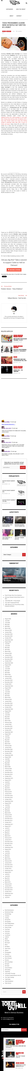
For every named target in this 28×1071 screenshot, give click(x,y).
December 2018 (8, 795)
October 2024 (8, 661)
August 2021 (8, 734)
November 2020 (8, 751)
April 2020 (7, 764)
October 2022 (8, 707)
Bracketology (8, 914)
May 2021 (7, 739)
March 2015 (8, 882)
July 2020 (7, 759)
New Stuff (20, 346)
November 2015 (8, 866)
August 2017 (8, 826)
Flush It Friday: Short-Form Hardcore (13, 595)
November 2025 (8, 636)
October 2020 (8, 753)
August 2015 (8, 872)
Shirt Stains (7, 969)
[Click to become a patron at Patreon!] (14, 269)
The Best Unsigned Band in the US (13, 975)
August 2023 (8, 688)
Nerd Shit (9, 31)
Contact (19, 16)
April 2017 (7, 834)
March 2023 (8, 697)
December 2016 (8, 841)
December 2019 (8, 772)
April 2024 (7, 672)
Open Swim (20, 335)
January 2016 (8, 862)
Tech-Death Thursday (10, 973)
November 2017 (8, 820)
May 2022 (7, 716)
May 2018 (7, 809)
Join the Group (20, 9)
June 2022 (7, 714)
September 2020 (9, 755)
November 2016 (8, 843)
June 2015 (7, 876)
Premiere (16, 347)
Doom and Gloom (9, 925)
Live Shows (7, 935)
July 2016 (7, 851)
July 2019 (7, 782)
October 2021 (8, 730)
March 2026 (8, 628)
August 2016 (8, 849)
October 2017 (8, 822)
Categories (9, 9)
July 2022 (7, 713)
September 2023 (9, 686)
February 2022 (8, 722)
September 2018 (9, 801)
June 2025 (7, 645)
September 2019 (9, 778)
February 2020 (8, 768)
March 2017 (8, 835)
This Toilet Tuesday (9, 977)
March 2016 (8, 859)
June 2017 (7, 830)
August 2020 (8, 757)
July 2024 (7, 666)
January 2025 (8, 655)
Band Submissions (9, 910)
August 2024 (8, 664)
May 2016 (7, 855)
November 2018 (8, 797)
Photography (8, 952)
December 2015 (8, 864)
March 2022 (8, 720)
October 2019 (8, 776)
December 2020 (8, 749)
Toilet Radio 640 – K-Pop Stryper (12, 600)
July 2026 (7, 620)
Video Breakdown (11, 576)
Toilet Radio (7, 979)
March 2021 (8, 743)
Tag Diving (7, 971)
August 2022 (8, 711)
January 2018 (8, 816)
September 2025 (9, 640)
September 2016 (9, 847)
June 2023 (7, 691)
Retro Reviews (8, 958)
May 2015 (7, 878)
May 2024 (7, 670)
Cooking (7, 917)
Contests (7, 915)
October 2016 (8, 845)
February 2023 (8, 699)
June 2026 (7, 622)
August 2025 (8, 641)
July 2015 (7, 874)
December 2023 (8, 680)
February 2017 (8, 837)
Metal (4, 31)
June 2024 (7, 668)
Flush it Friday (19, 1040)
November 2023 (8, 682)
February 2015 (8, 884)
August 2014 (8, 895)
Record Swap (8, 956)
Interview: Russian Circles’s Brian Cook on (20, 526)
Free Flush (7, 929)
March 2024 (8, 674)
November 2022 (8, 705)
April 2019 (7, 787)
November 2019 (8, 774)
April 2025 (7, 649)
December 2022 (8, 703)
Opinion (15, 336)
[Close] (4, 1036)
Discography (8, 921)
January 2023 (8, 701)
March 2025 (8, 651)
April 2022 (7, 718)
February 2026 (8, 630)
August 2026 (8, 618)
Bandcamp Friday (9, 912)
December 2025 (8, 634)
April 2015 (7, 880)
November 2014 (8, 889)
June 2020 (7, 761)
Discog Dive (7, 919)
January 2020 (8, 770)
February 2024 (8, 676)
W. (14, 31)
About (11, 16)
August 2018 (8, 803)
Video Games (8, 983)
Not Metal (18, 1042)
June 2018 (7, 807)
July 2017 (7, 828)
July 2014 (7, 897)
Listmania (7, 933)
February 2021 (8, 745)
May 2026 (7, 624)
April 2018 (7, 811)
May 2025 (7, 647)
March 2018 (8, 812)
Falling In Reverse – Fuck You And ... (17, 298)
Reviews (20, 336)
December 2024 (8, 657)
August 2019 (8, 780)
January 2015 (8, 886)
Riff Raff (7, 964)
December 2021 (8, 726)
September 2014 (9, 893)
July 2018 (7, 805)
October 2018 (8, 799)
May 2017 (7, 832)
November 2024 (8, 659)
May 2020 (7, 763)
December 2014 (8, 887)
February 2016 (8, 860)
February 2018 (8, 814)
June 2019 (7, 784)
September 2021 (9, 732)
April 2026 (7, 626)
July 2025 (7, 643)
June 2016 (7, 853)
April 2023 (7, 695)
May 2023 (7, 693)
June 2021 (7, 738)
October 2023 (8, 684)
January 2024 (8, 678)
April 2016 (7, 857)
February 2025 (8, 653)
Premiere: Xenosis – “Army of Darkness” (12, 289)
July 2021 (7, 736)
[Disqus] (14, 399)
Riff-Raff (7, 965)
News (6, 944)
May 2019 (7, 786)
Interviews (7, 931)
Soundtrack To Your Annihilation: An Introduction (21, 1066)
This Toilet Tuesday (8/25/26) (12, 602)
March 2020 (8, 766)
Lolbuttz (7, 937)
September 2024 (9, 663)
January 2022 (8, 724)
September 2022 (9, 709)
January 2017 (8, 839)
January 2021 (8, 747)
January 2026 (8, 632)
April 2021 (7, 741)
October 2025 (8, 638)
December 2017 (8, 818)
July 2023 (7, 689)
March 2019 (8, 789)
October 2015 (8, 868)
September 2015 (9, 870)
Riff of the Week (9, 962)
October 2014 (8, 891)
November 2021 (8, 728)
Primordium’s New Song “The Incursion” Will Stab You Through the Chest (20, 361)
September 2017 (9, 824)
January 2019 (8, 793)
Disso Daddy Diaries (9, 923)
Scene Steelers (8, 967)
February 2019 (8, 791)
